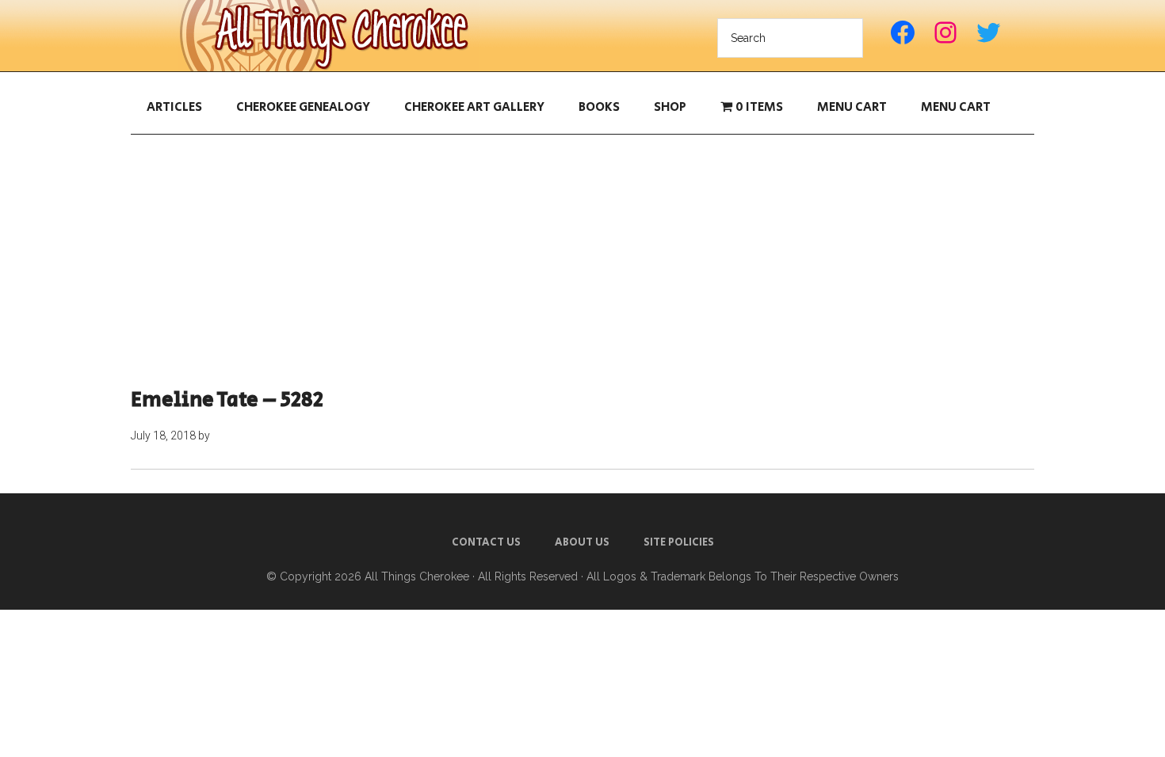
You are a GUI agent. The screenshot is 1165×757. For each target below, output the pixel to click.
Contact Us (486, 542)
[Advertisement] (582, 261)
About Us (582, 542)
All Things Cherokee (329, 35)
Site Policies (679, 542)
